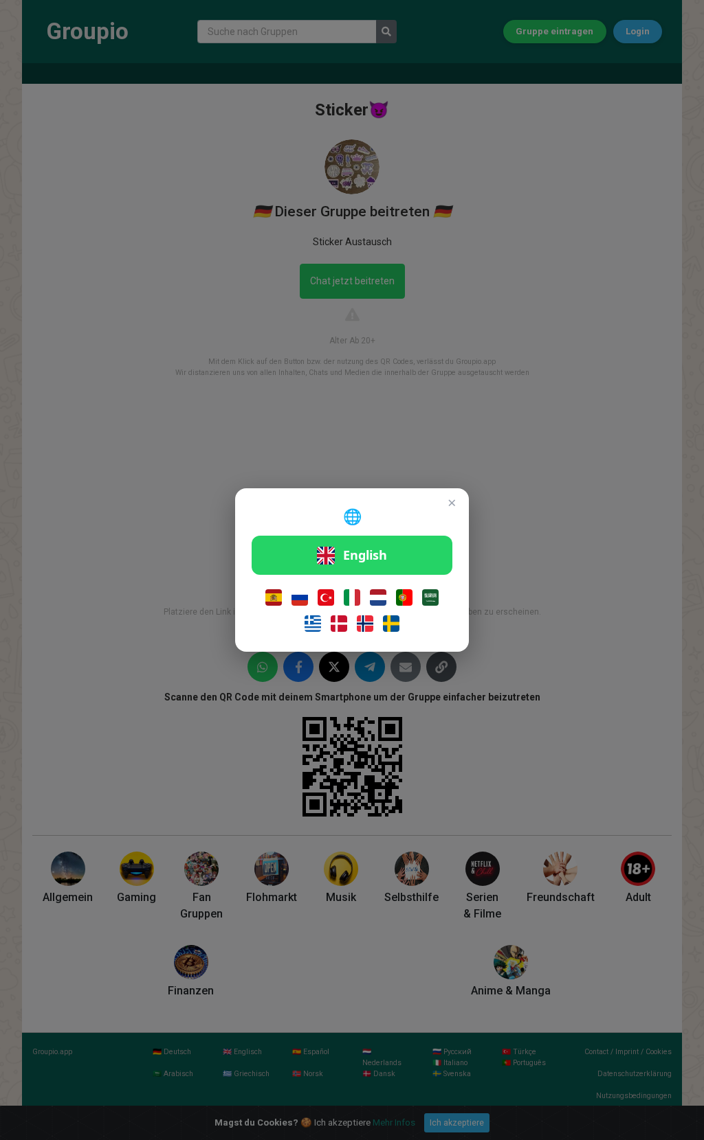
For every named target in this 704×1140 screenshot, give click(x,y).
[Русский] (299, 597)
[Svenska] (391, 623)
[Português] (404, 597)
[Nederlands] (378, 597)
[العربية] (430, 597)
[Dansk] (339, 623)
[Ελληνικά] (312, 623)
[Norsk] (365, 623)
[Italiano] (352, 597)
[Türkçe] (326, 597)
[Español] (273, 597)
